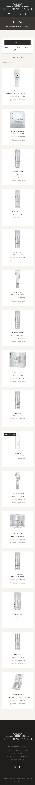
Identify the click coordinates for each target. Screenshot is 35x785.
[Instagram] (15, 767)
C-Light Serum (17, 413)
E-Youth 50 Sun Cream (17, 493)
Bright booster (17, 373)
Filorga (14, 133)
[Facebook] (19, 767)
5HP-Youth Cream (17, 171)
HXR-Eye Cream (17, 614)
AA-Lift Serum (17, 252)
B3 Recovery (17, 292)
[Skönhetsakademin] (17, 6)
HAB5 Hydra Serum (17, 574)
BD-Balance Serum (17, 332)
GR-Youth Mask (17, 534)
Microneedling (18, 697)
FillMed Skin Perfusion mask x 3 (17, 131)
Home (7, 26)
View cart (17, 42)
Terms (5, 779)
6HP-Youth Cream (17, 212)
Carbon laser (17, 91)
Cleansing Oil (17, 453)
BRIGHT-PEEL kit (17, 695)
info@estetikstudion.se (17, 756)
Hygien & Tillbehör (21, 93)
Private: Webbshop (16, 26)
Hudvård (9, 93)
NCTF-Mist (17, 654)
